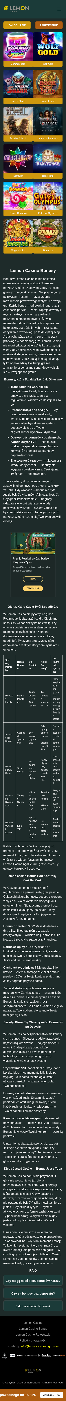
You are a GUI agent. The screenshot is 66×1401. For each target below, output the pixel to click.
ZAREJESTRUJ (49, 25)
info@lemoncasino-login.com (39, 1346)
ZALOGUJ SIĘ (17, 25)
